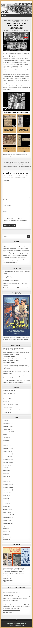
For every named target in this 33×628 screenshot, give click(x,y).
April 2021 (5, 537)
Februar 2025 (6, 443)
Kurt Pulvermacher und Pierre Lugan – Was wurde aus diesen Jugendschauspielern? (16, 354)
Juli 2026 (5, 420)
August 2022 (6, 492)
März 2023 (6, 479)
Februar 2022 (6, 509)
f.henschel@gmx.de (8, 580)
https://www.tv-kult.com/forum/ (11, 610)
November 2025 (7, 426)
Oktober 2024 (6, 451)
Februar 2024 (6, 456)
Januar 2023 (6, 481)
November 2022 (7, 487)
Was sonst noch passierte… (10, 410)
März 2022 (6, 506)
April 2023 (6, 476)
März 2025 (6, 440)
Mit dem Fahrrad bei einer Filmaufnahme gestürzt (16, 287)
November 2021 (7, 517)
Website (5, 211)
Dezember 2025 (7, 423)
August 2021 (6, 526)
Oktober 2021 (6, 520)
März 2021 (6, 539)
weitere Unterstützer (8, 612)
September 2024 (7, 454)
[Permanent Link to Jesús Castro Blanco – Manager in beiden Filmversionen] (16, 41)
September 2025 (7, 432)
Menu (5, 15)
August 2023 (6, 465)
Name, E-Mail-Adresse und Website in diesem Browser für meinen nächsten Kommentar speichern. (16, 220)
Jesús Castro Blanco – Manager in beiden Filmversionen (16, 25)
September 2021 (7, 523)
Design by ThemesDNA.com (16, 625)
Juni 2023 (5, 470)
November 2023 (7, 462)
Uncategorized (7, 407)
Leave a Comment (25, 30)
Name (5, 199)
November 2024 (7, 448)
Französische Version (19, 20)
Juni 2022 (5, 498)
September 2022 (7, 490)
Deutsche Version (9, 20)
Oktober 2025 (6, 429)
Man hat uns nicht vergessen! (11, 280)
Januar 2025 (6, 445)
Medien (5, 401)
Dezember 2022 (7, 484)
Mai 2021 (5, 534)
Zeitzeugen (6, 412)
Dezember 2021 (7, 514)
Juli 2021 (5, 528)
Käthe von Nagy (7, 156)
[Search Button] (16, 620)
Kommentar (6, 180)
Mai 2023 (5, 473)
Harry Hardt (11, 154)
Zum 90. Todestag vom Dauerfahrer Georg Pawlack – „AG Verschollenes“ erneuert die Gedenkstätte (16, 367)
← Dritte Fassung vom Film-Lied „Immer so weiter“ (16, 166)
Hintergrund (6, 398)
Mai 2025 (5, 434)
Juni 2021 (5, 531)
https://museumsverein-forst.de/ (11, 592)
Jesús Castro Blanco (21, 154)
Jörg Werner (6, 376)
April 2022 (6, 503)
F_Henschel (7, 30)
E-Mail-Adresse (7, 205)
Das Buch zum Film (8, 390)
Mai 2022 (5, 501)
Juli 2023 (5, 468)
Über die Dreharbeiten (9, 404)
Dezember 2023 (7, 459)
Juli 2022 (5, 495)
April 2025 (6, 437)
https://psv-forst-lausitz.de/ (10, 600)
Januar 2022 (6, 512)
